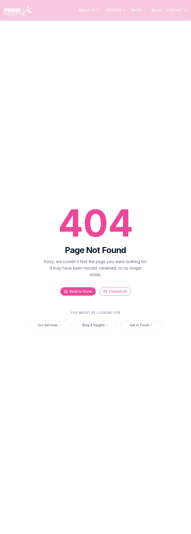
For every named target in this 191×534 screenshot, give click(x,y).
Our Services (48, 325)
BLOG (156, 10)
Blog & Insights (93, 325)
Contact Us (118, 291)
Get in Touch (139, 325)
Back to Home (81, 291)
